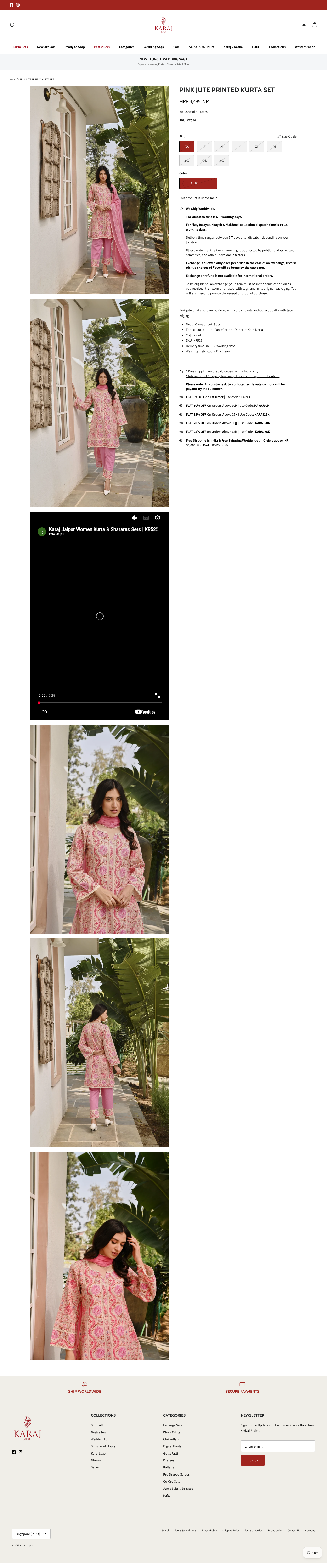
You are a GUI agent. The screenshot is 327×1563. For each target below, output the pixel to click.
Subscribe (120, 796)
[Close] (253, 738)
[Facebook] (117, 809)
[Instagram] (124, 809)
